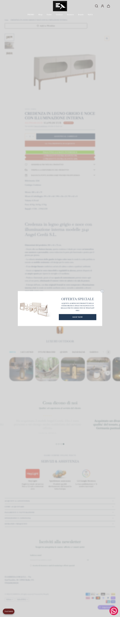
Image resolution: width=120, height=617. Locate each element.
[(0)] (109, 6)
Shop (40, 15)
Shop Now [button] (77, 317)
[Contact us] (113, 610)
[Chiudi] (102, 291)
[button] (8, 611)
